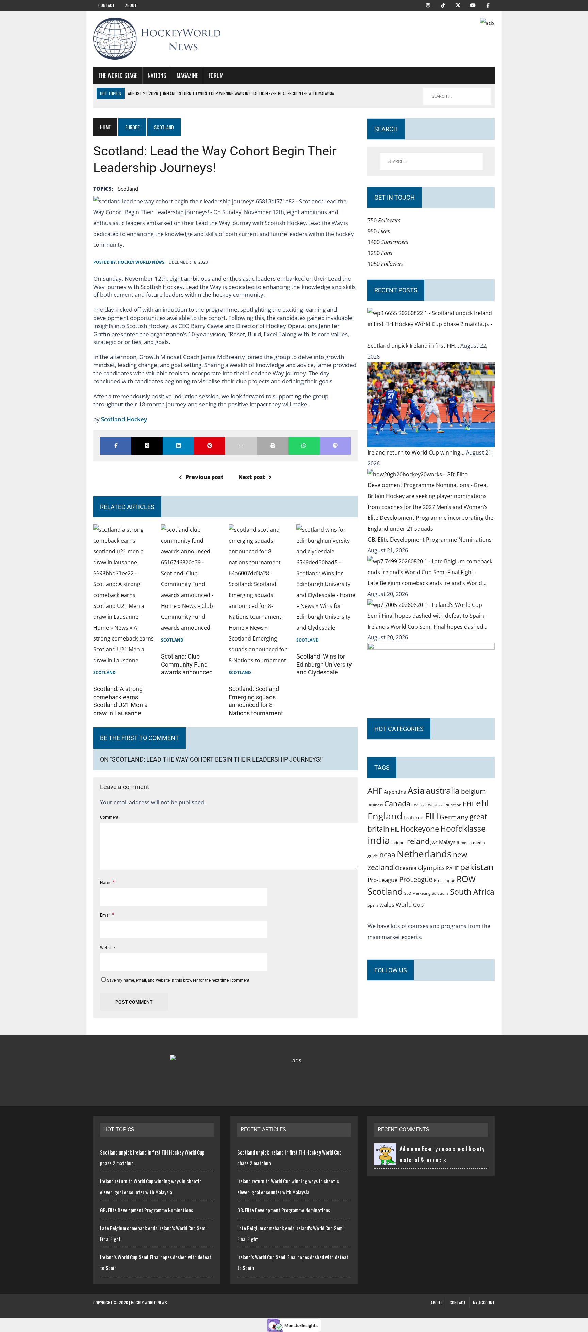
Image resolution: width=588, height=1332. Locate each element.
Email (106, 915)
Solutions (440, 893)
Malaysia (449, 842)
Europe (132, 127)
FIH (431, 816)
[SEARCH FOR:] (457, 96)
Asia (416, 790)
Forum (216, 75)
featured (414, 817)
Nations (157, 75)
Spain (373, 905)
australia (443, 790)
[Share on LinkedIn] (178, 446)
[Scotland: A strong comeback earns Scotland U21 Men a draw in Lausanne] (123, 660)
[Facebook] (488, 5)
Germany (454, 816)
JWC (434, 842)
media (466, 842)
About (131, 5)
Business (375, 804)
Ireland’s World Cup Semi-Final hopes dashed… (427, 626)
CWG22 (418, 805)
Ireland (417, 841)
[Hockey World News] (156, 39)
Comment (109, 817)
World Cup (410, 904)
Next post (251, 477)
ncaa (387, 854)
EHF (469, 804)
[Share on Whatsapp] (304, 446)
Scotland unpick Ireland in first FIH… (414, 345)
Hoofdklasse (463, 828)
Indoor (397, 843)
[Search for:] (431, 161)
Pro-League (383, 880)
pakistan (476, 866)
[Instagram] (428, 5)
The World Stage (117, 75)
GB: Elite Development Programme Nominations (430, 539)
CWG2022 (434, 804)
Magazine (187, 75)
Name (106, 882)
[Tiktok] (443, 5)
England (385, 815)
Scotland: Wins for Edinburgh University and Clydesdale (324, 664)
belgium (473, 791)
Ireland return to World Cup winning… (417, 452)
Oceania (405, 868)
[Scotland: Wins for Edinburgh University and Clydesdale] (327, 627)
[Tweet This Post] (147, 446)
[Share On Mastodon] (335, 446)
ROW (466, 878)
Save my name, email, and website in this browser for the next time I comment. (178, 980)
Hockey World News (141, 262)
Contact (106, 5)
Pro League (444, 880)
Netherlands (424, 853)
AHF (375, 790)
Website (107, 947)
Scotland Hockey (124, 419)
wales (386, 904)
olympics (431, 867)
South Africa (472, 891)
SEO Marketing (417, 893)
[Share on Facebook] (115, 446)
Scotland (128, 188)
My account (484, 1302)
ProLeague (415, 879)
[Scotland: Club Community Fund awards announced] (191, 627)
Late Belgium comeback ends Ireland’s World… (427, 583)
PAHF (452, 868)
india (379, 840)
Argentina (395, 792)
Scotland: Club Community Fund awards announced (187, 664)
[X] (458, 5)
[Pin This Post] (209, 446)
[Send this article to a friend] (241, 446)
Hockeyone (419, 829)
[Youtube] (473, 5)
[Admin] (385, 1159)
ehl (482, 803)
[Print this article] (272, 446)
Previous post (204, 477)
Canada (397, 803)
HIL (395, 829)
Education (452, 804)
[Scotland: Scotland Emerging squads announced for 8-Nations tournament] (259, 660)
